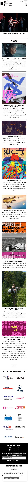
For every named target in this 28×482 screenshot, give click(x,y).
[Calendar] (25, 5)
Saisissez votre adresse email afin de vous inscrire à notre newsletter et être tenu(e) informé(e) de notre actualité (14, 453)
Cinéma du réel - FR (14, 447)
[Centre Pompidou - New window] (14, 466)
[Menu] (2, 3)
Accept (6, 478)
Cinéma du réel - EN (14, 450)
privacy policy (19, 476)
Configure (16, 478)
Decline (11, 478)
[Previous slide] (3, 20)
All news (14, 365)
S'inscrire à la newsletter (14, 460)
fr (20, 1)
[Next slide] (24, 20)
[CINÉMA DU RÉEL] (9, 3)
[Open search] (25, 2)
